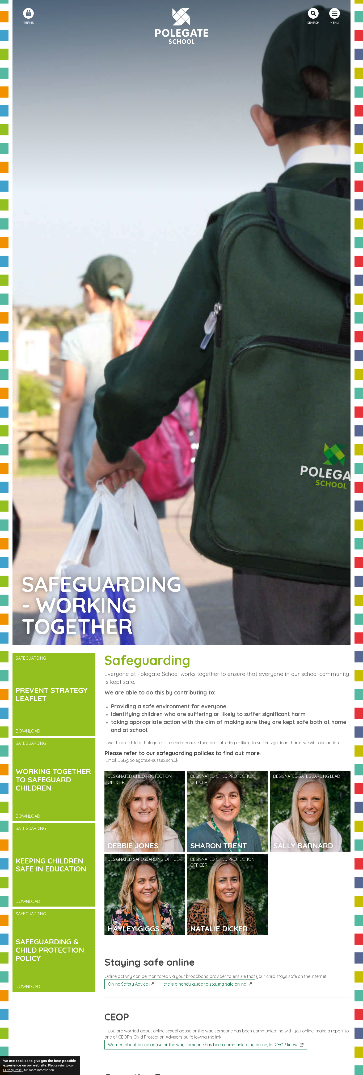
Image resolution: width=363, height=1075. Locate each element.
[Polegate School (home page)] (181, 26)
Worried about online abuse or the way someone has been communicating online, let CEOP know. (203, 1044)
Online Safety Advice (128, 984)
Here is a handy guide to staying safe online (203, 984)
